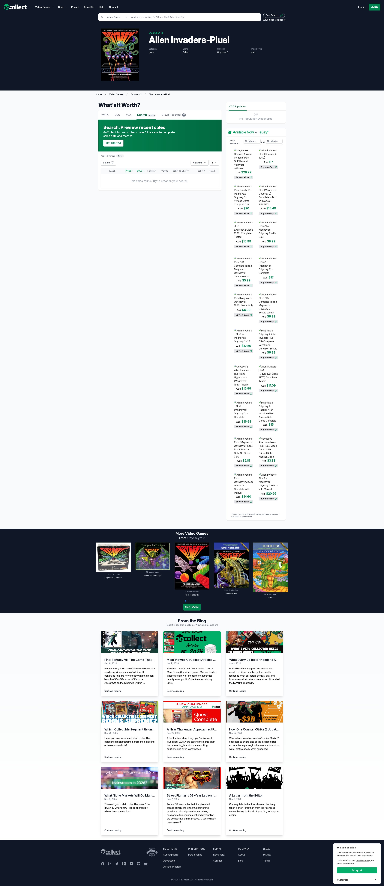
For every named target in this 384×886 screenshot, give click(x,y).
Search (146, 115)
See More (192, 607)
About (241, 854)
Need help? (219, 854)
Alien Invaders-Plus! (159, 94)
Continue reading (113, 691)
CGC (117, 114)
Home (99, 94)
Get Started (113, 143)
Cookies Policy (363, 860)
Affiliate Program (172, 866)
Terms (266, 860)
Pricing (75, 7)
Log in (361, 7)
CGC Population (237, 106)
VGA (128, 114)
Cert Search (272, 15)
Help (101, 7)
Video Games (116, 94)
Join (374, 7)
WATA (105, 114)
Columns (197, 162)
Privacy (267, 854)
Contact (113, 7)
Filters (106, 162)
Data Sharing (195, 854)
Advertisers (169, 860)
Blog (240, 860)
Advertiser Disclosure (274, 19)
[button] (185, 601)
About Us (89, 7)
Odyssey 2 (136, 94)
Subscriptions (170, 854)
